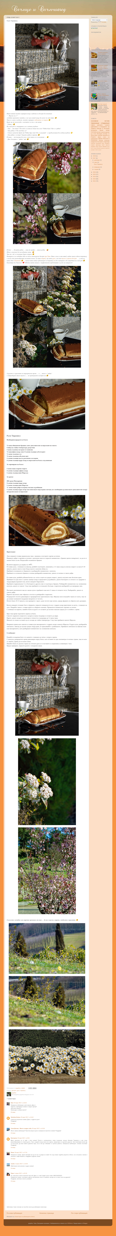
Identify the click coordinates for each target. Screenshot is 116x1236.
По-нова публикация (14, 1213)
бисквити (99, 148)
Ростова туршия (102, 104)
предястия (94, 141)
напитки (93, 143)
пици (97, 146)
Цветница (98, 145)
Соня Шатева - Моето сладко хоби (21, 1128)
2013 (94, 178)
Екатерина (14, 1138)
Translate (103, 22)
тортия (93, 145)
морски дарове (105, 132)
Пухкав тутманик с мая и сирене (103, 53)
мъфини (93, 146)
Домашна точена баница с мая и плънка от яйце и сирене (103, 67)
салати (107, 125)
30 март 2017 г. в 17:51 (21, 1152)
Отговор (13, 1112)
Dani (12, 1102)
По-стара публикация (79, 1213)
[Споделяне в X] (32, 1088)
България (100, 141)
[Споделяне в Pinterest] (36, 1088)
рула (18, 1090)
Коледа (105, 133)
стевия (96, 149)
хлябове (100, 135)
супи (104, 137)
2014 (94, 176)
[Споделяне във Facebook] (34, 1088)
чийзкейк (104, 146)
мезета (107, 145)
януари (96, 169)
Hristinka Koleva (15, 1117)
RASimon (70, 1223)
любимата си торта (41, 120)
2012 (94, 181)
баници (101, 140)
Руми (12, 1173)
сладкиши (105, 123)
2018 (94, 156)
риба (95, 135)
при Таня (47, 256)
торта (43, 258)
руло (54, 258)
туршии (99, 149)
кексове (98, 132)
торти (93, 125)
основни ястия (100, 121)
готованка (17, 260)
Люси (12, 1152)
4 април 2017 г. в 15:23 (20, 1173)
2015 (94, 174)
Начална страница (46, 1213)
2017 (94, 158)
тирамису (22, 1090)
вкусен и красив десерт (69, 258)
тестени (93, 132)
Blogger (85, 1223)
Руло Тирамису (98, 164)
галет (103, 145)
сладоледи (106, 141)
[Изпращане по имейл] (29, 1088)
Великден (99, 133)
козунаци (106, 140)
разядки (93, 149)
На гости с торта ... (103, 81)
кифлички (107, 148)
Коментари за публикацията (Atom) (25, 1216)
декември (97, 160)
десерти (14, 1090)
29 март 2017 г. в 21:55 (38, 1128)
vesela (13, 1163)
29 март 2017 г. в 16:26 (20, 1102)
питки (107, 130)
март (95, 162)
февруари (97, 167)
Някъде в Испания (103, 128)
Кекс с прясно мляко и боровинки (103, 94)
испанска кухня (97, 130)
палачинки (98, 143)
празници (95, 123)
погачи (100, 146)
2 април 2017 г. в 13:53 (21, 1163)
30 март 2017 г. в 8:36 (23, 1138)
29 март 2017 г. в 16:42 (27, 1117)
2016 (94, 172)
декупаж (103, 148)
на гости (93, 133)
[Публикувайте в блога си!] (31, 1088)
